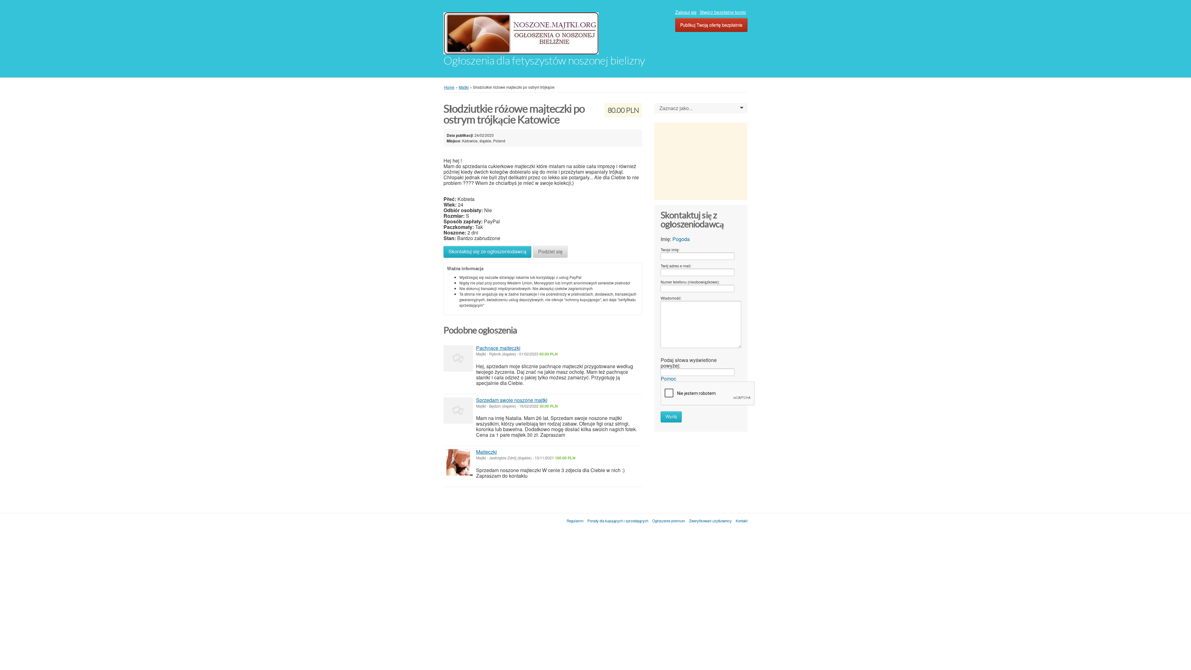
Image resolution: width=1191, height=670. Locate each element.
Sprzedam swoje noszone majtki (511, 400)
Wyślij (671, 416)
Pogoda (681, 239)
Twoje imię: (670, 249)
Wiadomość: (671, 298)
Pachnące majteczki (498, 347)
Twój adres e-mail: (676, 265)
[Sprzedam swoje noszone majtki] (458, 410)
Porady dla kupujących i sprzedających (617, 520)
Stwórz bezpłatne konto (723, 12)
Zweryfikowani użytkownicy (710, 520)
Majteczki (486, 451)
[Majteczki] (458, 462)
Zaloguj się (686, 12)
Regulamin (575, 520)
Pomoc (668, 378)
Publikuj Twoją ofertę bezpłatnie (711, 25)
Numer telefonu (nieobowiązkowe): (690, 281)
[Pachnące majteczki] (458, 358)
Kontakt (741, 520)
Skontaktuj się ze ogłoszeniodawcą (487, 251)
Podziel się (550, 251)
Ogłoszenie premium (668, 520)
